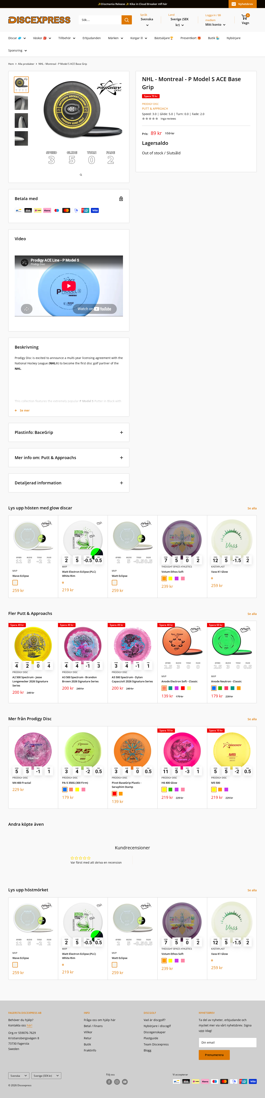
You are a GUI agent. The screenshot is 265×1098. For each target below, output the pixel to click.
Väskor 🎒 (40, 38)
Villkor (88, 1032)
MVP (14, 570)
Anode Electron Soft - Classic (179, 681)
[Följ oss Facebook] (109, 1082)
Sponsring (15, 50)
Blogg (147, 1050)
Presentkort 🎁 (191, 38)
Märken (113, 38)
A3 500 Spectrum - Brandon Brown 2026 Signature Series (80, 679)
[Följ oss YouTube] (125, 1082)
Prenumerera (214, 1055)
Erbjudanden (92, 38)
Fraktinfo (90, 1050)
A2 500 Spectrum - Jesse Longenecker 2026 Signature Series (30, 681)
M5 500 (215, 783)
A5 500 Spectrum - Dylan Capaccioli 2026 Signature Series (132, 679)
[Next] (256, 556)
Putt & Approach (155, 108)
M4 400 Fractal (21, 783)
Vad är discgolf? (154, 1020)
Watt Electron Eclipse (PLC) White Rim (79, 574)
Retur (88, 1038)
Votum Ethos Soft (172, 572)
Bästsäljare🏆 (163, 38)
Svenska (15, 1075)
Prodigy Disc (150, 104)
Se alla (253, 508)
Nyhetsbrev (245, 4)
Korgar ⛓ (136, 38)
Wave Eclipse (20, 576)
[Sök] (127, 19)
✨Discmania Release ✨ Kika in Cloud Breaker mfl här (132, 4)
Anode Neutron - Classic (226, 681)
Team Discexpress (156, 1044)
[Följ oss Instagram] (117, 1082)
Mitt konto (213, 24)
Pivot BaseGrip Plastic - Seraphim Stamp (126, 785)
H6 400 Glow (169, 783)
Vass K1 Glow (219, 572)
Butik (87, 1044)
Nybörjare (234, 38)
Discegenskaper (155, 1032)
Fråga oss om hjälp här (100, 1020)
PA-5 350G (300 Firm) (75, 783)
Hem (11, 64)
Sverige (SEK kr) (43, 1075)
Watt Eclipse (119, 576)
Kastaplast (218, 566)
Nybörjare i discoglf (157, 1026)
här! (29, 1025)
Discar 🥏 (14, 38)
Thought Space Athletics (176, 566)
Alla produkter (26, 64)
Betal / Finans (93, 1026)
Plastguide (151, 1038)
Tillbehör (64, 38)
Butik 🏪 (213, 38)
